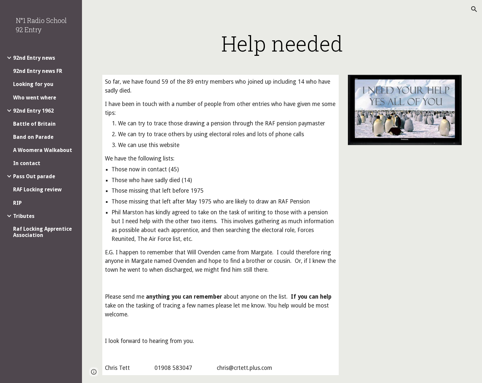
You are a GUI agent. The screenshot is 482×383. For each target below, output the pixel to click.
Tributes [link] (23, 216)
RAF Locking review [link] (37, 189)
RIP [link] (17, 203)
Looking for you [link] (33, 84)
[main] (282, 43)
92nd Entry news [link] (34, 58)
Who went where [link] (34, 98)
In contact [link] (26, 163)
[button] (474, 9)
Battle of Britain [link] (34, 124)
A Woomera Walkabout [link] (42, 150)
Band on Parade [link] (33, 137)
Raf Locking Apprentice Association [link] (42, 232)
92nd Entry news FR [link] (37, 71)
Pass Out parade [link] (34, 176)
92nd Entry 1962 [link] (33, 111)
